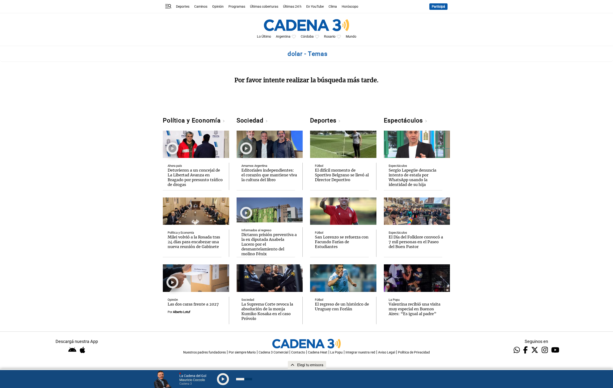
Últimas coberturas (264, 7)
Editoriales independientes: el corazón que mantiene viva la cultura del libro (269, 175)
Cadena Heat (317, 352)
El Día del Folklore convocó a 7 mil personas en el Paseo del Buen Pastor (416, 242)
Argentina (283, 37)
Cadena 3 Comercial (273, 352)
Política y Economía (192, 120)
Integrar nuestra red (360, 352)
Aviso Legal (386, 352)
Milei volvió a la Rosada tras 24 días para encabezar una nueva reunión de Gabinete (194, 242)
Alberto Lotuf (181, 312)
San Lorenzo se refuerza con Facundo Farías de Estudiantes (342, 242)
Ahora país (175, 166)
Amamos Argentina (254, 166)
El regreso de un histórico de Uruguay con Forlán (342, 306)
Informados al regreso (256, 230)
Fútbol (319, 166)
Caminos (200, 7)
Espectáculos (404, 120)
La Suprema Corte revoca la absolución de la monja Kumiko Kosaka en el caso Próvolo (267, 311)
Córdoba (307, 37)
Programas (236, 7)
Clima (333, 7)
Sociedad (251, 120)
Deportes (182, 7)
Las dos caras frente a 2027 (193, 304)
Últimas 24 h (292, 7)
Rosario (329, 37)
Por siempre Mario (242, 352)
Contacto (298, 352)
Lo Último (264, 37)
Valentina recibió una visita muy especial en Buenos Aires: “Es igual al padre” (414, 309)
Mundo (351, 37)
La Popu (394, 299)
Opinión (218, 7)
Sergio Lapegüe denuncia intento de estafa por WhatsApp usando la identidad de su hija (412, 177)
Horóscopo (350, 7)
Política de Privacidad (414, 352)
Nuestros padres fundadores (204, 352)
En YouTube (315, 7)
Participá (438, 7)
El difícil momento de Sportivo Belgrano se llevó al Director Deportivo (342, 175)
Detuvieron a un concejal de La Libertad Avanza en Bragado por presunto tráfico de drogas (195, 177)
